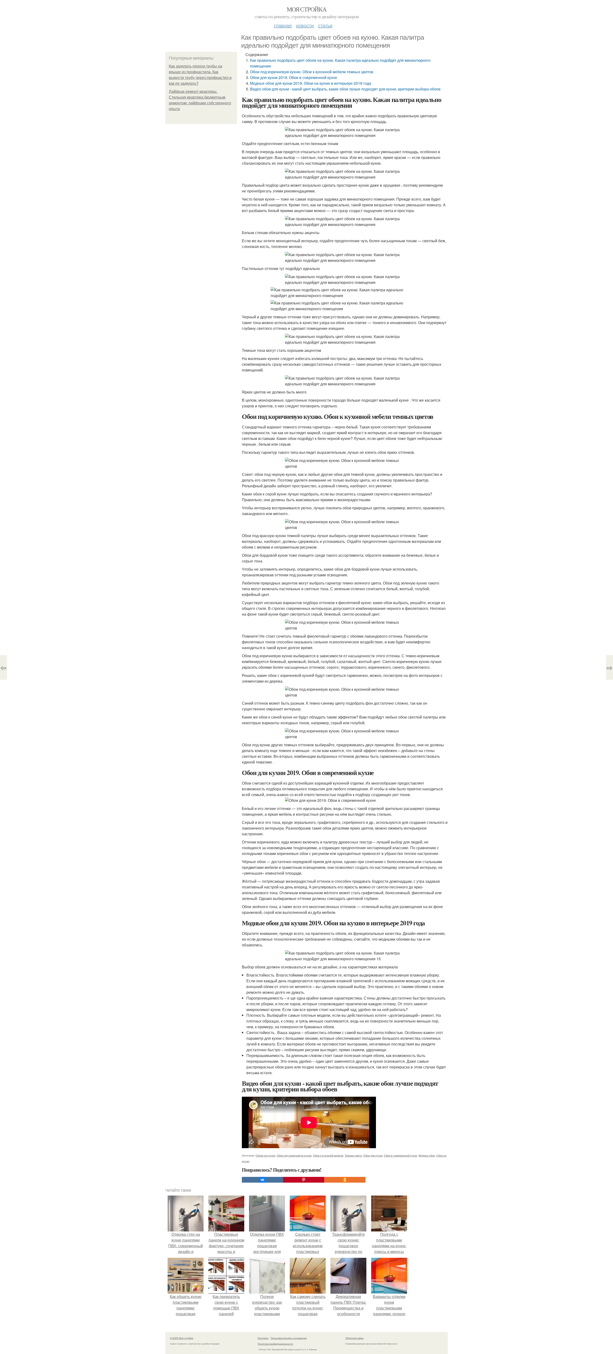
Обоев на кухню (265, 1155)
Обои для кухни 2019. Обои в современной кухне (293, 77)
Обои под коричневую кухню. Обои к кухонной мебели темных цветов (311, 71)
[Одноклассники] (344, 1180)
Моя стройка (306, 9)
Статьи (325, 25)
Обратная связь (354, 1338)
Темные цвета (353, 1155)
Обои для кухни (372, 1155)
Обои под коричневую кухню (294, 1155)
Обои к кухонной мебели (328, 1155)
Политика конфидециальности (275, 1343)
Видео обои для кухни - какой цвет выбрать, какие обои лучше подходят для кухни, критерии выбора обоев (345, 89)
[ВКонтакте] (262, 1180)
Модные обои (427, 1155)
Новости (305, 25)
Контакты (263, 1338)
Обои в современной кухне (400, 1155)
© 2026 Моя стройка (181, 1338)
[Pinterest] (303, 1180)
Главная (283, 25)
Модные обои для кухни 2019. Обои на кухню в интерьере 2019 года (310, 83)
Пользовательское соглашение (289, 1338)
